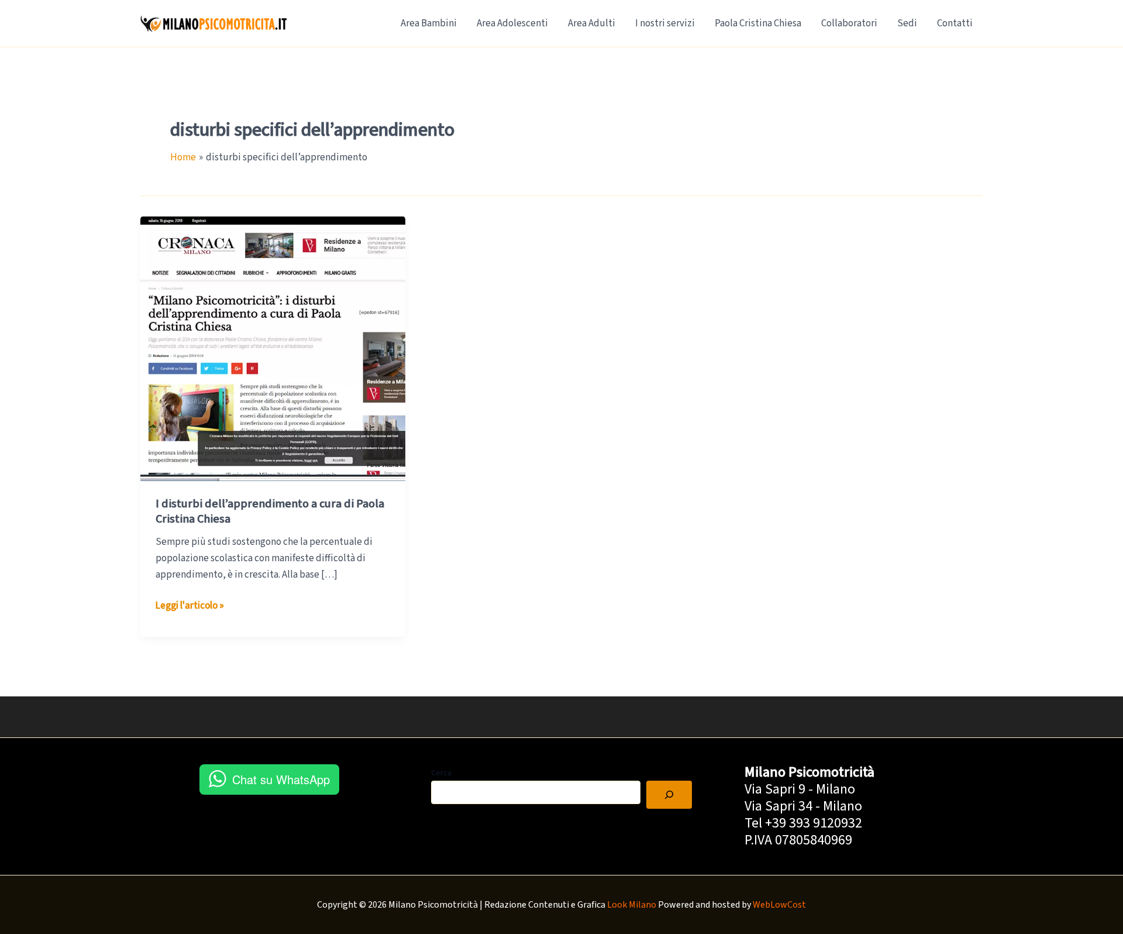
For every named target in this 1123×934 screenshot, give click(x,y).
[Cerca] (669, 795)
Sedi (907, 23)
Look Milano (631, 904)
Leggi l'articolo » (190, 606)
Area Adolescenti (512, 23)
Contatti (955, 23)
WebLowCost (779, 904)
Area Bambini (429, 23)
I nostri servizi (665, 23)
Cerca (441, 773)
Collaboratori (849, 23)
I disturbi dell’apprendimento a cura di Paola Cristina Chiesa (270, 511)
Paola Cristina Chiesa (758, 23)
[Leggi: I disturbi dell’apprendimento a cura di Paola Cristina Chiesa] (272, 348)
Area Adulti (591, 23)
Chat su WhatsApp (281, 779)
